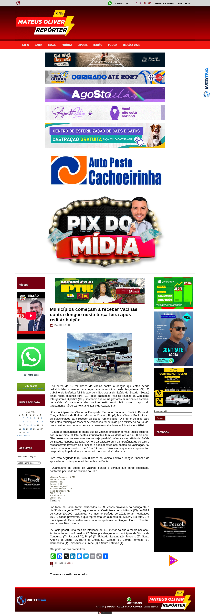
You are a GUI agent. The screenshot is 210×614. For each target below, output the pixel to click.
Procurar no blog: (162, 411)
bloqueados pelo (31, 387)
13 (42, 422)
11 (34, 422)
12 (38, 422)
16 (27, 425)
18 (34, 425)
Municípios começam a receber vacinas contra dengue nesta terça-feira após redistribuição (93, 314)
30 (27, 432)
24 (31, 429)
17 (31, 425)
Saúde (70, 563)
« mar (19, 436)
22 (24, 429)
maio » (27, 436)
